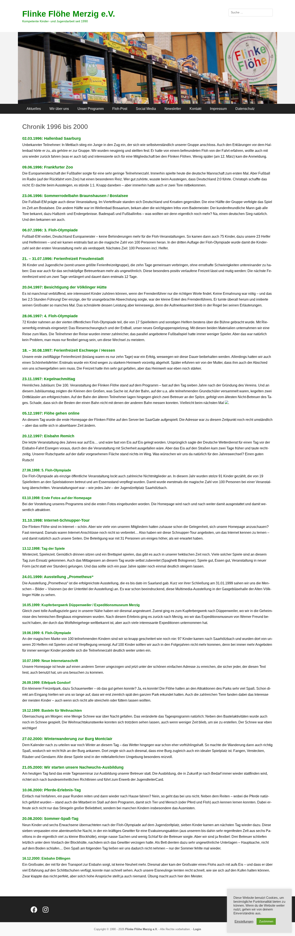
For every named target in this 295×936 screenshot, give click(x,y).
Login (197, 929)
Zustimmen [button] (266, 921)
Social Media (146, 109)
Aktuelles (34, 109)
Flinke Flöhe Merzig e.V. (68, 13)
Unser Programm (91, 109)
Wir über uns (59, 109)
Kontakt (195, 109)
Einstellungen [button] (244, 921)
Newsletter (173, 109)
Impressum (218, 109)
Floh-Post (119, 109)
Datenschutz (245, 109)
